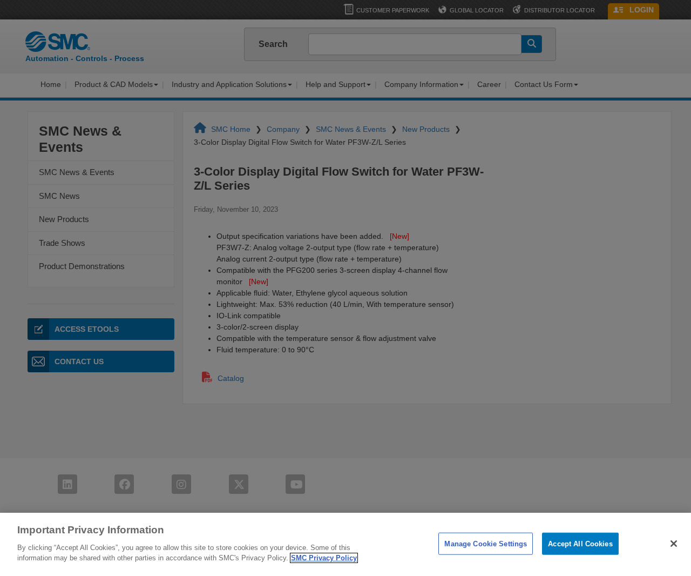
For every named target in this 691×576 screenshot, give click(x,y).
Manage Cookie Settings (485, 543)
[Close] (674, 543)
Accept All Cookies (580, 543)
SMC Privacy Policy (324, 558)
